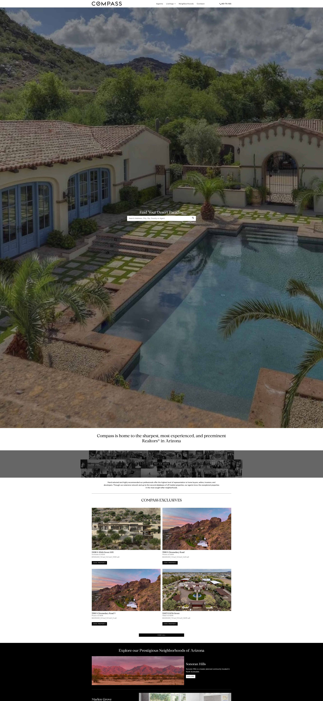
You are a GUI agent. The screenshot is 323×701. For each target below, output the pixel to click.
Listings (171, 4)
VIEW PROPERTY (99, 563)
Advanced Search (189, 222)
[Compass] (107, 6)
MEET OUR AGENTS (161, 464)
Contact (201, 4)
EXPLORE (190, 676)
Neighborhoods (186, 4)
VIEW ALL (161, 635)
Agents (159, 4)
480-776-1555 (225, 4)
